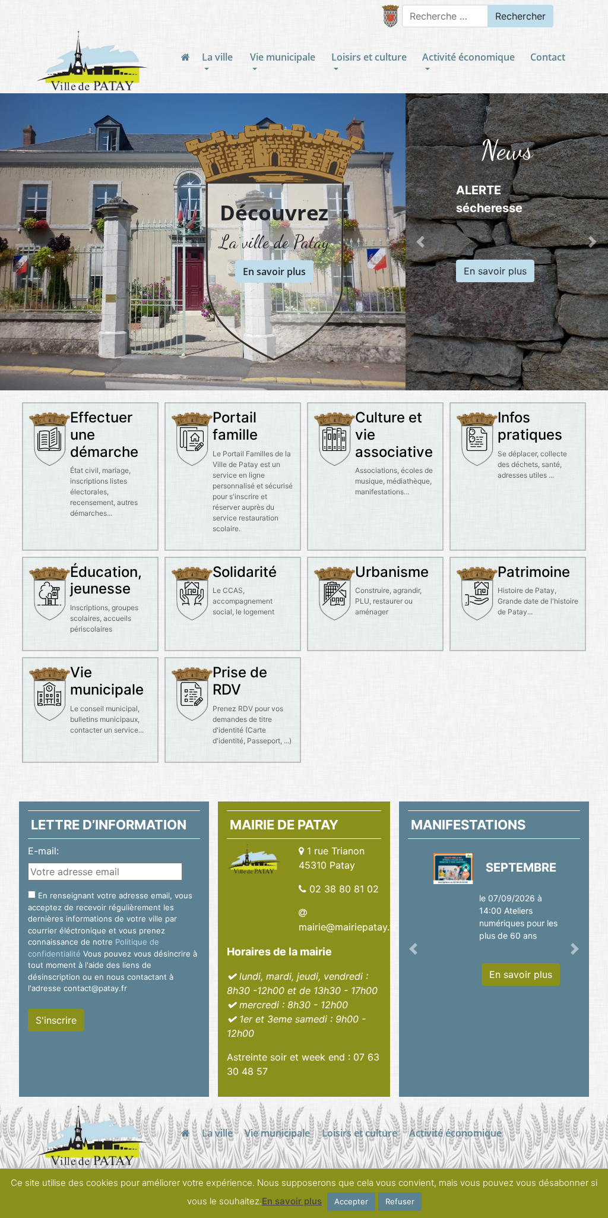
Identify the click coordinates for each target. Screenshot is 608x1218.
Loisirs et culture (369, 57)
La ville (217, 57)
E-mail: (43, 851)
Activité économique (468, 57)
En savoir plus (274, 271)
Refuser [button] (399, 1201)
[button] (421, 241)
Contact (547, 57)
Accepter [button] (351, 1201)
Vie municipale (282, 57)
